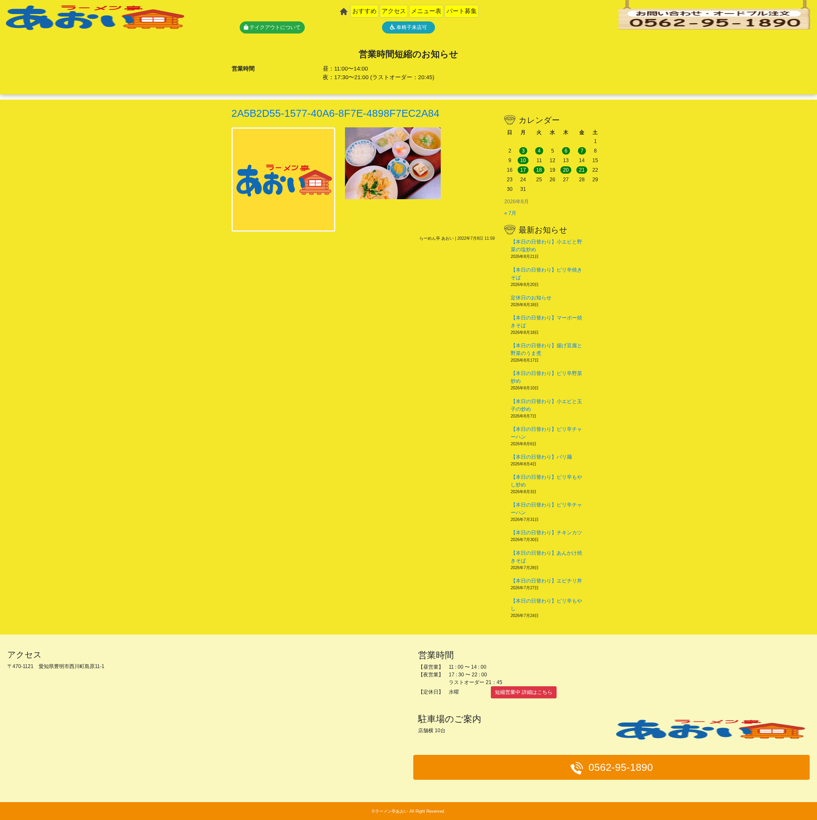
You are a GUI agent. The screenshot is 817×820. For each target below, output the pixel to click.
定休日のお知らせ (531, 297)
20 (566, 170)
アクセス (394, 11)
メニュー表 (426, 11)
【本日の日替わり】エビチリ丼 (546, 580)
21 (582, 170)
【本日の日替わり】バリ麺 (541, 457)
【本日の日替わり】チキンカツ (546, 532)
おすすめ (364, 11)
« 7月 (510, 213)
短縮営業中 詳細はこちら (523, 692)
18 (539, 170)
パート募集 (461, 11)
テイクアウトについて (274, 27)
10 (523, 160)
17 (523, 170)
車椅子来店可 (411, 27)
